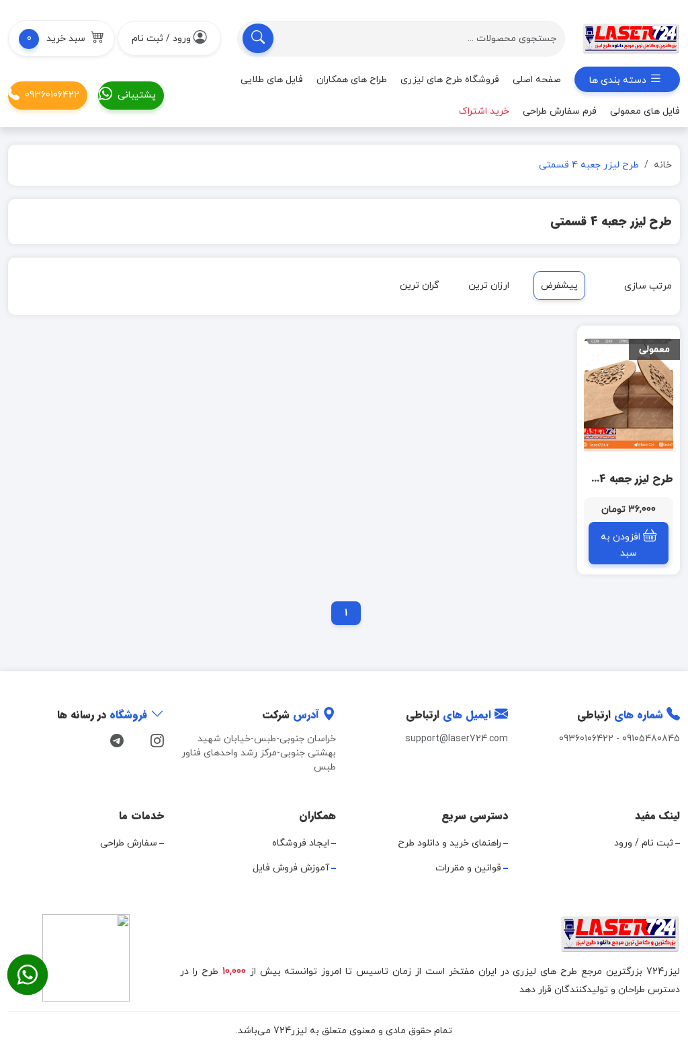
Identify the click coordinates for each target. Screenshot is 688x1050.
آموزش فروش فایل (291, 868)
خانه (663, 165)
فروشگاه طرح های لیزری (449, 79)
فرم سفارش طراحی (560, 111)
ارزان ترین (488, 285)
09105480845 (651, 739)
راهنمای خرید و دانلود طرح (449, 843)
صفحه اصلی (537, 79)
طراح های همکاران (351, 79)
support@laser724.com (456, 739)
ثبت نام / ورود (643, 843)
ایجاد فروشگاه (300, 843)
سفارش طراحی (128, 843)
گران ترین (419, 285)
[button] (61, 38)
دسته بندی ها (619, 80)
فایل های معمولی (645, 111)
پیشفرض (559, 285)
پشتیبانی (137, 95)
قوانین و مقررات (468, 868)
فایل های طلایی (272, 79)
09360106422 (52, 95)
